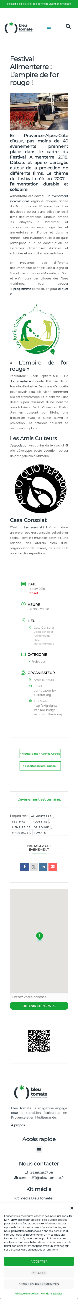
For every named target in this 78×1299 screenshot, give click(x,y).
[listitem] (39, 4)
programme (22, 289)
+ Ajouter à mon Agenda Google (40, 753)
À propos (18, 1125)
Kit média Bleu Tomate (31, 1198)
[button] (72, 1208)
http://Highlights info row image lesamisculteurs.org (48, 710)
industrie (39, 821)
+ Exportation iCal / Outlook (40, 765)
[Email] (52, 867)
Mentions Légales (51, 1293)
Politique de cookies (26, 1293)
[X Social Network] (34, 867)
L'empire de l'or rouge (30, 827)
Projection (39, 661)
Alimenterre (41, 816)
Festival (19, 821)
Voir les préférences (39, 1284)
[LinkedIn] (43, 867)
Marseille (20, 832)
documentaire (20, 381)
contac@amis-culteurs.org (45, 692)
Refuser (39, 1273)
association (20, 445)
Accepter (39, 1261)
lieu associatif (34, 527)
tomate (40, 832)
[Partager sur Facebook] (24, 867)
